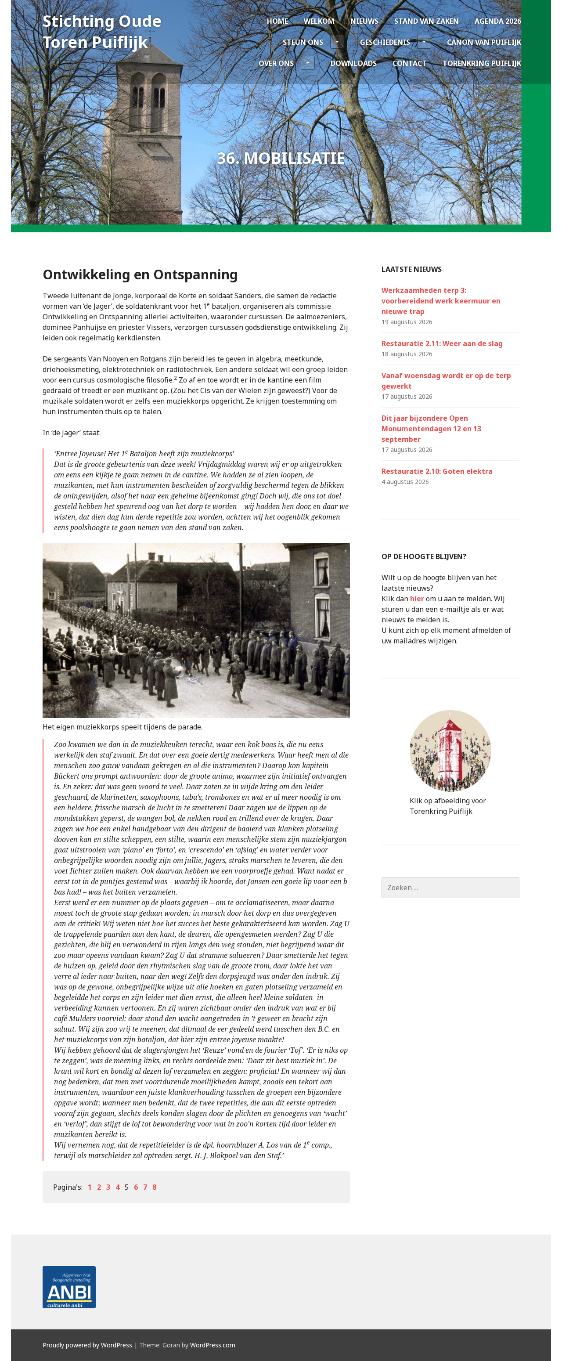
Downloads (354, 63)
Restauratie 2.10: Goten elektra (437, 471)
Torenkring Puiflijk (482, 63)
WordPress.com (212, 1345)
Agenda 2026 (498, 21)
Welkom (319, 21)
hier (417, 598)
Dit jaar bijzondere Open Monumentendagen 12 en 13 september (431, 428)
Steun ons (303, 42)
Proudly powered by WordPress (87, 1345)
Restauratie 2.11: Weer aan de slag (442, 343)
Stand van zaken (426, 21)
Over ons (276, 63)
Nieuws (364, 21)
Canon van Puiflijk (484, 42)
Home (277, 21)
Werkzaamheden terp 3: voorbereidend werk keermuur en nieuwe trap (441, 300)
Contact (410, 63)
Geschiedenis (385, 42)
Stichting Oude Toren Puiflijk (102, 31)
